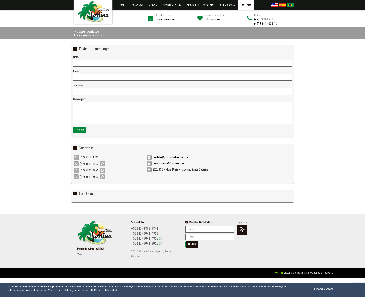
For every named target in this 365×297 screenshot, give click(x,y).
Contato (246, 4)
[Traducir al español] (282, 4)
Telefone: (78, 85)
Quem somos (229, 4)
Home (122, 4)
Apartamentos (172, 4)
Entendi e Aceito (324, 288)
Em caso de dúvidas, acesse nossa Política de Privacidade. (83, 290)
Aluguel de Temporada (200, 4)
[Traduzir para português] (290, 4)
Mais (79, 254)
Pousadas (137, 4)
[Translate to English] (274, 4)
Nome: (76, 57)
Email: (76, 71)
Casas (153, 4)
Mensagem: (79, 99)
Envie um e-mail (165, 19)
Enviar (80, 130)
